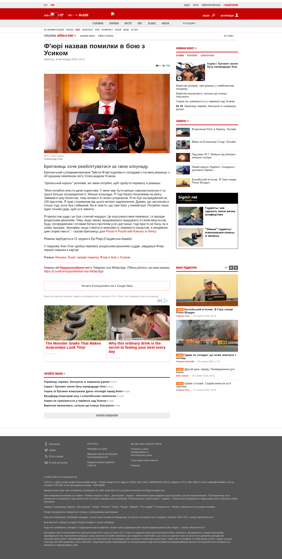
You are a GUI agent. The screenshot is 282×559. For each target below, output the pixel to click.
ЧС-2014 (134, 29)
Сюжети (181, 121)
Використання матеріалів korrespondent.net (102, 456)
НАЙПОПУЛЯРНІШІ (211, 5)
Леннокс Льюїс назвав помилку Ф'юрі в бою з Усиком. (93, 257)
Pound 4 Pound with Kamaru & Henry (131, 231)
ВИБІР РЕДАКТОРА (186, 267)
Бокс (78, 29)
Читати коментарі (107, 415)
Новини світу (183, 316)
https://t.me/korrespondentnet (63, 271)
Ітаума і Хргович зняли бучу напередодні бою (78, 386)
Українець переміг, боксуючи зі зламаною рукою (80, 381)
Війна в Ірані (85, 36)
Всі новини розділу (54, 29)
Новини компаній (185, 361)
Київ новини (182, 375)
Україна (114, 23)
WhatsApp (96, 271)
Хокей (118, 29)
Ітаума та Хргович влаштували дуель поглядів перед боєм (87, 391)
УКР (53, 5)
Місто (128, 23)
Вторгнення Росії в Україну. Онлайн (214, 129)
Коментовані (207, 55)
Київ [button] (46, 15)
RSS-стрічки (56, 456)
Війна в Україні (105, 35)
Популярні (192, 55)
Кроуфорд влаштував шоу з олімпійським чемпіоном (84, 396)
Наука (165, 23)
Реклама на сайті (97, 448)
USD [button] (70, 15)
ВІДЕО (187, 5)
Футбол (69, 29)
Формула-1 (107, 29)
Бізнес (152, 23)
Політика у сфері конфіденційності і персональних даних (141, 452)
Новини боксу (185, 48)
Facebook (54, 444)
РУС (46, 5)
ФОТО (196, 5)
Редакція (135, 465)
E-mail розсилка (58, 462)
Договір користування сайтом (146, 443)
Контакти (92, 443)
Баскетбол (87, 29)
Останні (180, 55)
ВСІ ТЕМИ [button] (228, 35)
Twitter (52, 450)
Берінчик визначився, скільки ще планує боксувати (82, 405)
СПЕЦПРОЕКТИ (231, 5)
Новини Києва (87, 35)
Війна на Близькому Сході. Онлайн (214, 141)
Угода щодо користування (144, 460)
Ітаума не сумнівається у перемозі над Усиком (79, 400)
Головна (97, 23)
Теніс (97, 29)
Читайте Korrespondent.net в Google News (107, 285)
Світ (139, 23)
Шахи (126, 29)
